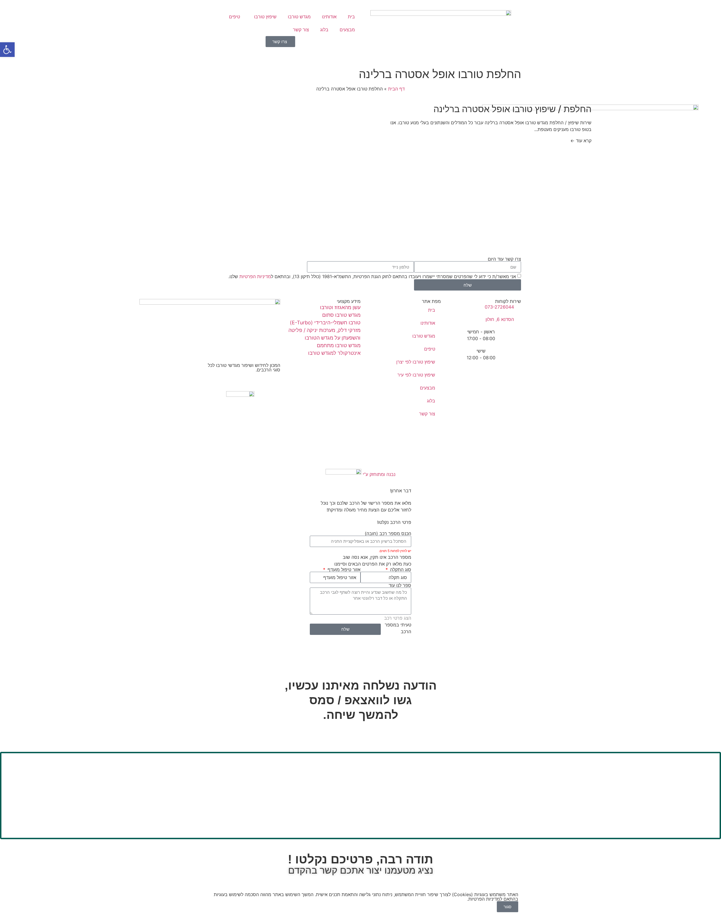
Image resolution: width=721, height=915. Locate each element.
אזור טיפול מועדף (343, 569)
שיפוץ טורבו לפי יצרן (415, 362)
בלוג (324, 29)
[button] (7, 49)
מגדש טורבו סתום (341, 315)
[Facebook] (240, 381)
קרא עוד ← (580, 140)
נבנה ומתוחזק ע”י (378, 474)
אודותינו (329, 16)
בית (351, 16)
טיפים (234, 16)
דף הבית (396, 89)
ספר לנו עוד (400, 585)
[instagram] (240, 387)
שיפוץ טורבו (265, 16)
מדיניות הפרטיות (255, 276)
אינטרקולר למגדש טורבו (334, 353)
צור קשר (301, 29)
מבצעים (347, 29)
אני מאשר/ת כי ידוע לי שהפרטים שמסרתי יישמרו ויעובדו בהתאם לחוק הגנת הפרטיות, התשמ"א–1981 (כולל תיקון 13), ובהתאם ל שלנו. (372, 276)
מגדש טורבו (299, 16)
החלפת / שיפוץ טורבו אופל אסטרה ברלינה (512, 108)
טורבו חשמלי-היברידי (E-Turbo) (325, 322)
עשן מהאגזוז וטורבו (340, 307)
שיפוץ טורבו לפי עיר (416, 375)
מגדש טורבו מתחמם (338, 345)
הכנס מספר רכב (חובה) (388, 533)
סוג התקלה (400, 569)
